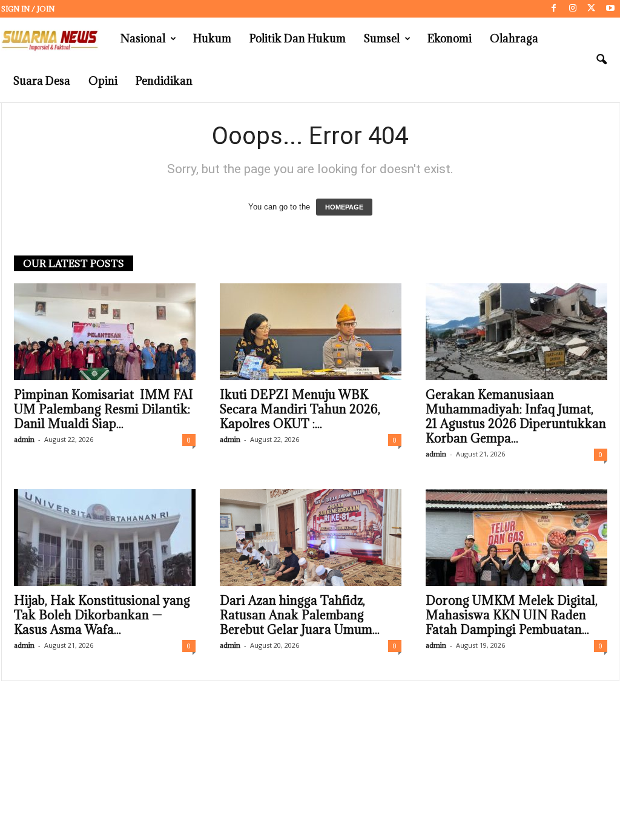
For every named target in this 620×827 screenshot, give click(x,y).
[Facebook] (554, 9)
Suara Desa (41, 81)
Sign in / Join (27, 8)
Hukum (212, 38)
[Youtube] (610, 9)
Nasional (142, 38)
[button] (601, 60)
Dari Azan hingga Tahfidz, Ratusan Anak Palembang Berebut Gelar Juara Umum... (300, 615)
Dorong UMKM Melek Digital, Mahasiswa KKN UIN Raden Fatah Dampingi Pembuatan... (512, 615)
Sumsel (382, 38)
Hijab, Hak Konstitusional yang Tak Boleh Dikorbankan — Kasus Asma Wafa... (102, 615)
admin (24, 439)
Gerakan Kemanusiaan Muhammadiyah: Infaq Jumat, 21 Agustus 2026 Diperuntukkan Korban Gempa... (516, 416)
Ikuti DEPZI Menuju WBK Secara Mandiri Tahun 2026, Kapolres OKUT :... (300, 409)
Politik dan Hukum (297, 38)
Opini (102, 81)
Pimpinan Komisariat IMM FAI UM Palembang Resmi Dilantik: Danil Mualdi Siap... (103, 409)
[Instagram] (573, 9)
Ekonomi (449, 38)
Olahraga (514, 38)
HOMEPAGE (344, 207)
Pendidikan (164, 81)
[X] (591, 9)
